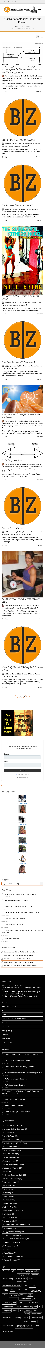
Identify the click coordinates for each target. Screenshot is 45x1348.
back (27, 1275)
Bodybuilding (31, 76)
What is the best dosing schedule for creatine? (20, 894)
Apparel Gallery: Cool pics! (14, 1129)
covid (18, 1289)
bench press (35, 1274)
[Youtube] (12, 1)
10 (28, 534)
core (12, 1290)
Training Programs (14, 146)
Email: (6, 762)
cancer (31, 1278)
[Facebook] (8, 1)
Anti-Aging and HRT (11, 1125)
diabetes (5, 1295)
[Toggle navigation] (39, 9)
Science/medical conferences (15, 1225)
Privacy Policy (7, 1031)
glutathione (22, 1295)
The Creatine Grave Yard (21, 959)
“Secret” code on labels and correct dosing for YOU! (22, 912)
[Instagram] (15, 1)
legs (40, 1306)
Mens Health (9, 1203)
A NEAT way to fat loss (12, 460)
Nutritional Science (20, 426)
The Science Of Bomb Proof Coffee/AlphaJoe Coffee (21, 988)
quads (35, 1310)
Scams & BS (9, 1221)
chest (25, 1285)
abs (13, 1271)
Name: (6, 754)
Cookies (5, 1035)
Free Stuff (5, 1026)
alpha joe (20, 1271)
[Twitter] (5, 1)
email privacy (25, 777)
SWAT (26, 1317)
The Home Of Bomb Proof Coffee (14, 1018)
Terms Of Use (7, 1043)
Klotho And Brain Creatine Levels (26, 952)
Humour (7, 1189)
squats (27, 1313)
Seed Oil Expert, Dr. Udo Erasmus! (17, 1112)
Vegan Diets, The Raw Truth (12, 985)
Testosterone (8, 1325)
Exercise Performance (12, 1164)
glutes (30, 1295)
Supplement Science (34, 426)
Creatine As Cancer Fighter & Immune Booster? (19, 992)
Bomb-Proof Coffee (11, 1140)
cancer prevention (21, 1281)
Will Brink (7, 959)
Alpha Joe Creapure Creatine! (14, 918)
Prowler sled (28, 1310)
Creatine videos (10, 1157)
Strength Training (30, 78)
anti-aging (21, 1275)
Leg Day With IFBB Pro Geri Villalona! (18, 140)
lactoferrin (21, 1302)
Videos (23, 146)
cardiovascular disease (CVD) (12, 1285)
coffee (5, 1290)
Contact (4, 1014)
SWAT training (30, 1321)
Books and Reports (9, 1006)
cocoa (32, 1285)
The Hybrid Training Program (15, 1239)
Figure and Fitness (17, 78)
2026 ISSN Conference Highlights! (16, 900)
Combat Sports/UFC (11, 1150)
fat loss (13, 1295)
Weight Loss (30, 469)
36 (8, 471)
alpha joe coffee (32, 1271)
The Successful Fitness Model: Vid (17, 205)
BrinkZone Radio (10, 1147)
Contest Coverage (11, 1154)
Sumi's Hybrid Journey (12, 1317)
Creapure (25, 1289)
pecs (21, 1310)
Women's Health (10, 1260)
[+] (22, 55)
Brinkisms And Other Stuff (13, 1143)
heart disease (25, 1299)
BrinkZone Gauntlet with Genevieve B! (18, 362)
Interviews (8, 1196)
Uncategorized (9, 1246)
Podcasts (7, 1214)
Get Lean (7, 1186)
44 (10, 80)
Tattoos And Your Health (11, 994)
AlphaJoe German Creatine (13, 924)
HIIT (34, 1298)
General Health (34, 466)
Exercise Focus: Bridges (12, 528)
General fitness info (30, 423)
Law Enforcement (33, 1302)
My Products (9, 1207)
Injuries (7, 1193)
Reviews (5, 1002)
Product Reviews (18, 305)
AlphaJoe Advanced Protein (15, 1105)
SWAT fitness (36, 1317)
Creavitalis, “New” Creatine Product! (25, 966)
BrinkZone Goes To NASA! (13, 939)
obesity (15, 1310)
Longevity (10, 426)
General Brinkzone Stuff (9, 211)
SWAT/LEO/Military (11, 1235)
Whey (37, 1325)
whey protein (8, 1331)
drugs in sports (9, 1161)
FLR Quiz (8, 1171)
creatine (36, 1290)
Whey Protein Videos (12, 1256)
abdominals (6, 1271)
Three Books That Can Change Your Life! (18, 906)
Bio (3, 1010)
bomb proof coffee (21, 1278)
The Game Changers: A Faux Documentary (17, 996)
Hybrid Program (9, 1303)
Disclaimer (6, 1039)
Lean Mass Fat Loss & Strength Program (20, 1307)
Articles (29, 464)
